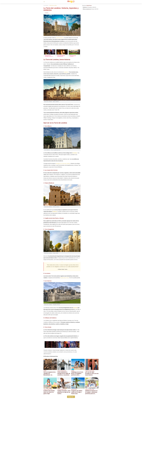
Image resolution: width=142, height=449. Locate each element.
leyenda (75, 307)
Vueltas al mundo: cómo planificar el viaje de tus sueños (64, 392)
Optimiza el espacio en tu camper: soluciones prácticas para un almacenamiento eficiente (91, 392)
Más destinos (74, 389)
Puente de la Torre (64, 277)
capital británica (59, 37)
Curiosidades (45, 5)
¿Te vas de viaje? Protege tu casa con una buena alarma (91, 373)
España (44, 370)
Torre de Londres (49, 336)
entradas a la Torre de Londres (62, 163)
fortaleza (75, 152)
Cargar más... (71, 396)
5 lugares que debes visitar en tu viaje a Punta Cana (76, 392)
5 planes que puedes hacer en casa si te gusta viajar (49, 392)
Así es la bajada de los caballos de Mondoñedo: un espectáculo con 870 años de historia (49, 373)
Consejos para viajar (61, 370)
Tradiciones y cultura (53, 5)
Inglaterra (66, 72)
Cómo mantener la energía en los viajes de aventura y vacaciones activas (63, 373)
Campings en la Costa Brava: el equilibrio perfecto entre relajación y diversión (77, 373)
